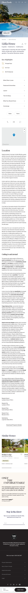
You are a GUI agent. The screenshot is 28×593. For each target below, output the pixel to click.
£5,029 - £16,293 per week (7, 463)
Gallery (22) (6, 33)
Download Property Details (14, 425)
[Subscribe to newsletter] (23, 523)
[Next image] (21, 446)
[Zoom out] (24, 131)
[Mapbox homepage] (5, 144)
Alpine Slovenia (12, 39)
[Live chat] (20, 122)
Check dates (20, 590)
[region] (14, 136)
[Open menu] (25, 2)
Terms (17, 114)
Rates (10, 114)
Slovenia (4, 39)
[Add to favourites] (25, 44)
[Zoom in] (24, 129)
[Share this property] (22, 44)
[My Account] (22, 2)
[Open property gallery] (14, 18)
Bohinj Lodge (7, 455)
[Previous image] (4, 446)
